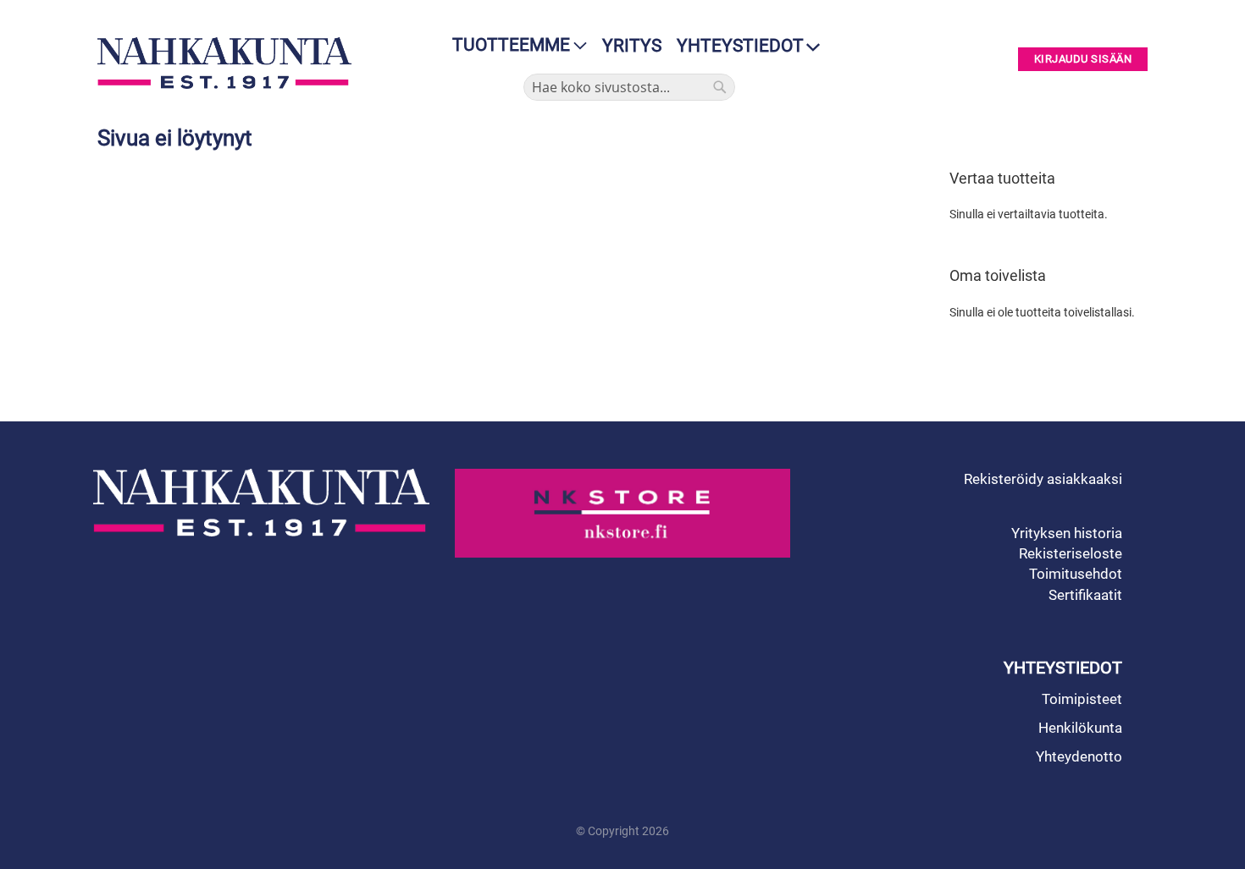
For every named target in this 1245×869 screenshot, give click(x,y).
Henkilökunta (1080, 727)
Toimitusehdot (1075, 573)
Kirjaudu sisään (1083, 59)
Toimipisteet (1082, 698)
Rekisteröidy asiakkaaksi (1043, 478)
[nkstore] (623, 513)
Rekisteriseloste (1070, 553)
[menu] (514, 45)
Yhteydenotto (1079, 756)
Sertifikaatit (1085, 594)
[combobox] (629, 87)
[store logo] (228, 63)
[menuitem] (514, 45)
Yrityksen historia (1066, 533)
